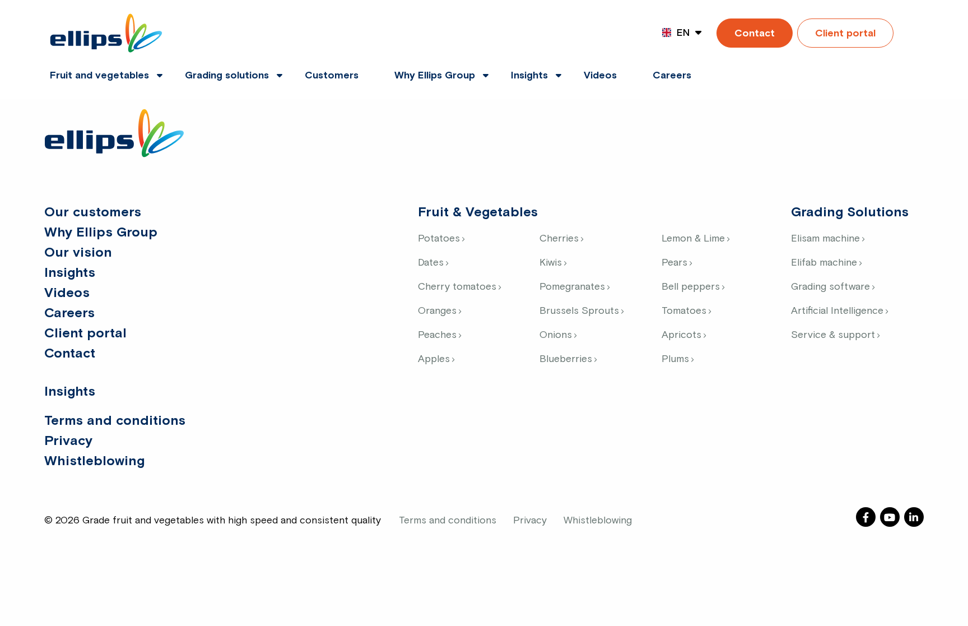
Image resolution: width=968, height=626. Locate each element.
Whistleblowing (94, 461)
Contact (754, 34)
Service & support (833, 335)
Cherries (559, 239)
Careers (672, 76)
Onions (555, 335)
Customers (332, 76)
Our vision (78, 252)
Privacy (68, 441)
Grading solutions (227, 76)
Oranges (437, 311)
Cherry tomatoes (457, 287)
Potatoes (439, 239)
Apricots (681, 335)
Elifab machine (824, 263)
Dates (431, 263)
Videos (600, 76)
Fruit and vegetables (99, 76)
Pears (674, 263)
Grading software (830, 287)
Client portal (845, 34)
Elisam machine (825, 239)
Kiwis (550, 263)
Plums (675, 359)
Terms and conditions (114, 421)
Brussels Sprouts (579, 311)
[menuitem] (99, 69)
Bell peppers (691, 287)
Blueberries (565, 359)
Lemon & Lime (693, 239)
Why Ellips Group (434, 76)
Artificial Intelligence (837, 311)
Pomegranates (572, 287)
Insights (529, 76)
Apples (434, 359)
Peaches (437, 335)
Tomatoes (684, 311)
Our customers (92, 212)
